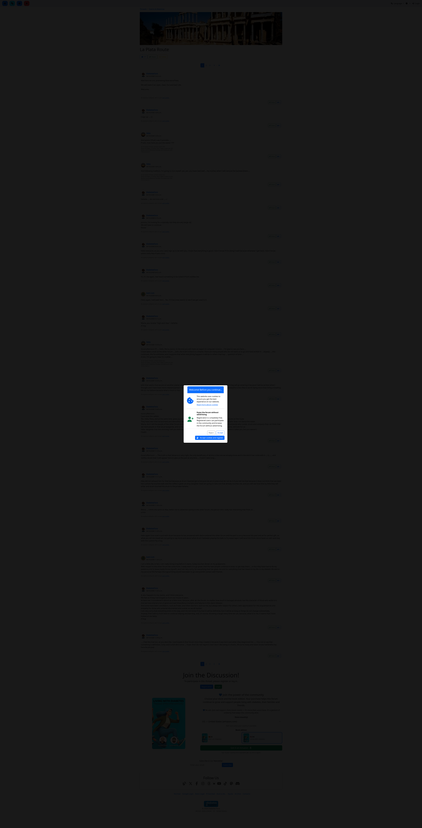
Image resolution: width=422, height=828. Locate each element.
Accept (220, 433)
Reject (211, 433)
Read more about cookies (207, 405)
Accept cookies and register (211, 438)
